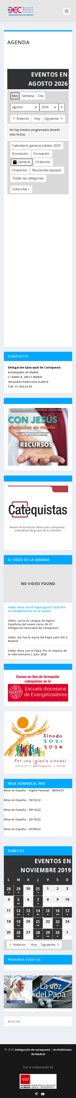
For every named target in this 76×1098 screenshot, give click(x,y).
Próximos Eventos (24, 960)
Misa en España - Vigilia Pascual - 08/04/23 (34, 790)
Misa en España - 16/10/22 (22, 800)
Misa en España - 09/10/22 (22, 810)
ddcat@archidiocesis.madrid (28, 382)
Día (40, 96)
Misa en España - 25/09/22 (22, 829)
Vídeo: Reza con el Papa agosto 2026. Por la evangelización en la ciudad (37, 609)
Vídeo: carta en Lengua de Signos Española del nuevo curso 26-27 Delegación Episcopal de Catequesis (33, 624)
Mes (15, 96)
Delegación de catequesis (32, 1049)
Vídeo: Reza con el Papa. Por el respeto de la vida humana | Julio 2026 (37, 652)
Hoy (37, 118)
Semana (28, 96)
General (24, 162)
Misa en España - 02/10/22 (22, 819)
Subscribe (19, 189)
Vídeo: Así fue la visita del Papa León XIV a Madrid (37, 639)
